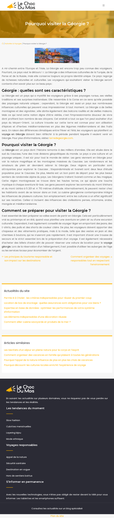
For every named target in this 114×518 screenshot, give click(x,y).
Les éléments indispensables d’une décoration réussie (35, 317)
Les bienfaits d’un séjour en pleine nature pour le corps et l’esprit (41, 350)
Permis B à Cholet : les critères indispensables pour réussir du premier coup (48, 298)
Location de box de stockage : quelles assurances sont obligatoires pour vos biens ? (52, 303)
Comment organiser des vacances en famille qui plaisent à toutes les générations (51, 355)
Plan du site (57, 516)
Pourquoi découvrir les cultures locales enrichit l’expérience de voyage (45, 365)
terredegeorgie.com (61, 138)
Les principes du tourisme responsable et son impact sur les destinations (28, 258)
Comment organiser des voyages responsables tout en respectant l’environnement (90, 260)
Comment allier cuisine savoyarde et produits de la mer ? (37, 322)
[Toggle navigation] (103, 5)
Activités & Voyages (13, 43)
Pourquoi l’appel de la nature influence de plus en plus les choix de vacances (48, 360)
